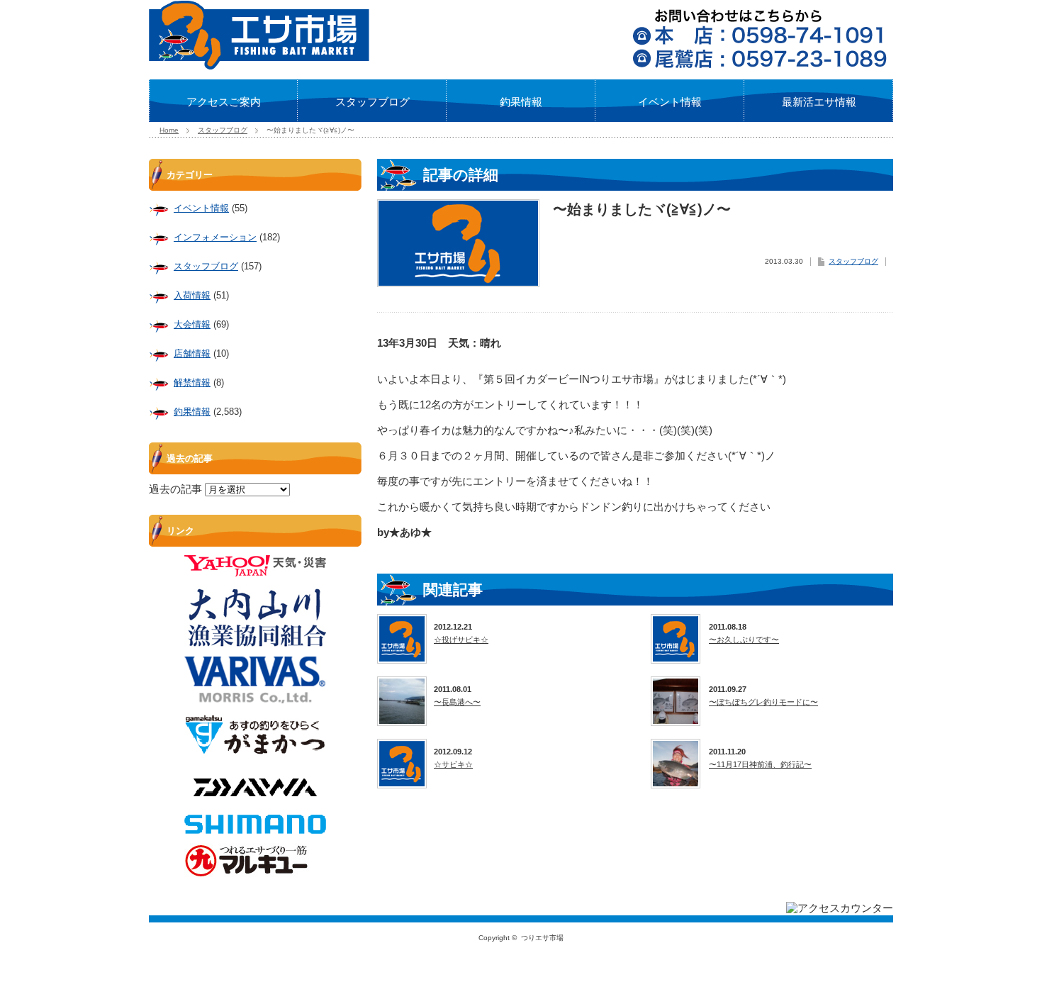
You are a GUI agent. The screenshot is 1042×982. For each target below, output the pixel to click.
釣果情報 (521, 102)
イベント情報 (670, 102)
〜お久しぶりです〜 (744, 639)
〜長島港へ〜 (457, 702)
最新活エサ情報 (819, 102)
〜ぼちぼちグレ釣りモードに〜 (763, 702)
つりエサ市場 (542, 938)
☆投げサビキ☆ (461, 639)
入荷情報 (192, 295)
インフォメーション (215, 237)
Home (169, 130)
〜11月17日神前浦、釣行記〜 (760, 764)
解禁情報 (192, 382)
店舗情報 (192, 353)
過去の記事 (175, 489)
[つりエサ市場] (259, 65)
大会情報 (192, 324)
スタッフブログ (372, 102)
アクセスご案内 (223, 102)
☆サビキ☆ (453, 764)
